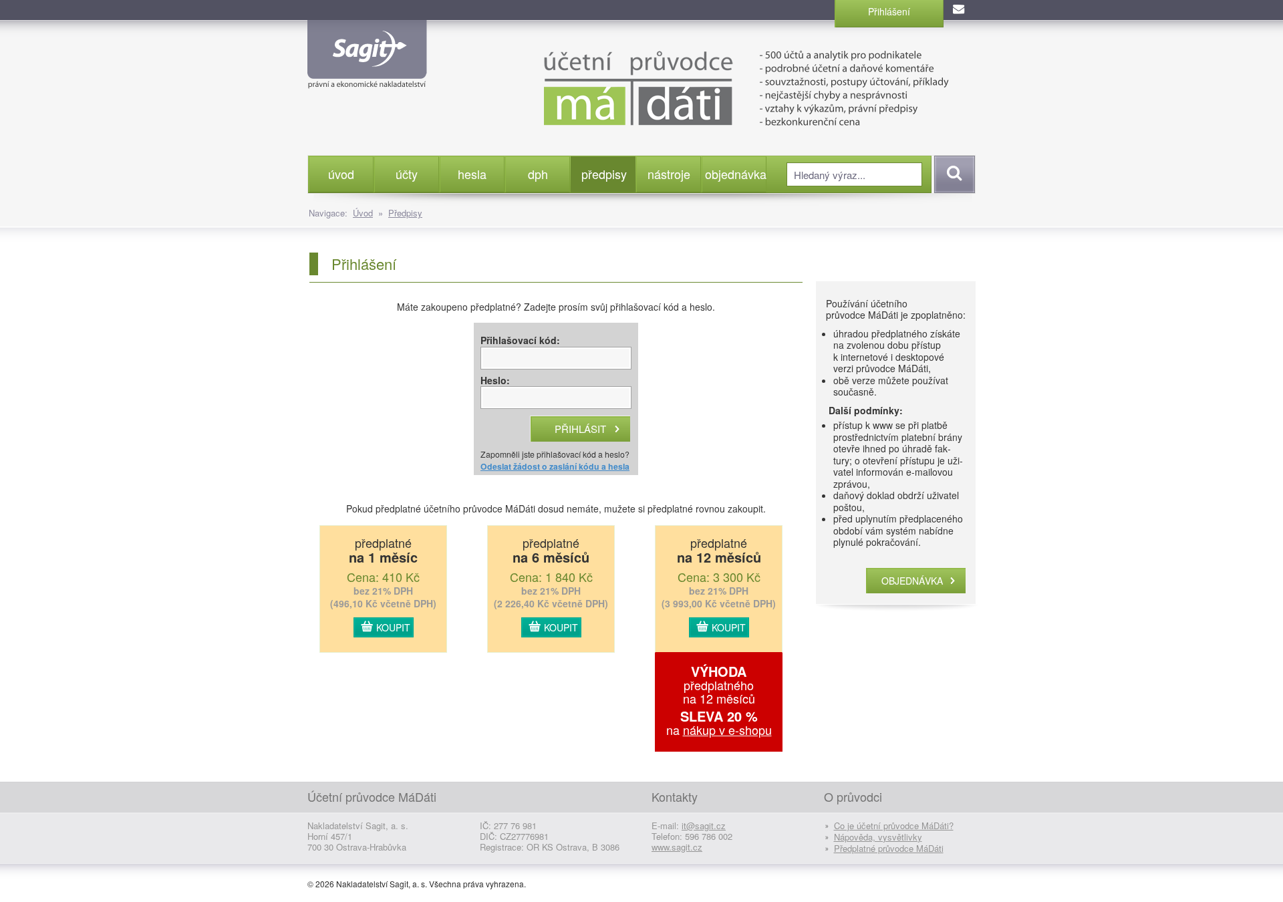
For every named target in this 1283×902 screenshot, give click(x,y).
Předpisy (405, 212)
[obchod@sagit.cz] (960, 10)
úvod (341, 173)
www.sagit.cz (677, 847)
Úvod (363, 212)
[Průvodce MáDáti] (714, 87)
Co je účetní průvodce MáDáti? (894, 825)
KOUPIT (393, 627)
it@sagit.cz (704, 825)
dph (538, 173)
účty (407, 173)
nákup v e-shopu (727, 729)
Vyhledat (952, 174)
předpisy (604, 173)
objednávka (735, 173)
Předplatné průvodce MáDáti (889, 848)
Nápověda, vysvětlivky (878, 837)
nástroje (669, 173)
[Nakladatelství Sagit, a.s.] (367, 77)
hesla (472, 173)
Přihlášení (889, 11)
